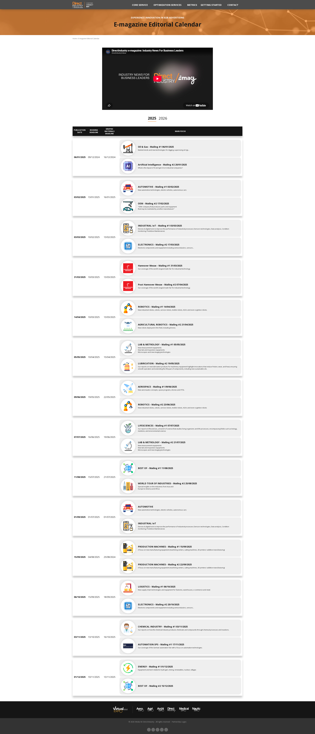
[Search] (241, 4)
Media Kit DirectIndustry (144, 722)
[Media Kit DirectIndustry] (83, 4)
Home (75, 39)
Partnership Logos (179, 722)
